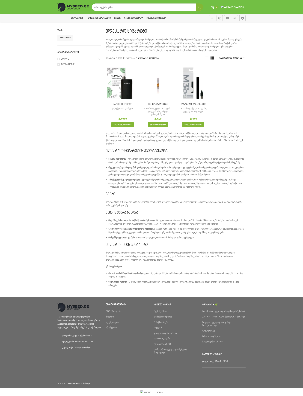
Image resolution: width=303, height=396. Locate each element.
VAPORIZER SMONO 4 (122, 104)
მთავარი (110, 58)
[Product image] (158, 83)
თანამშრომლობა (163, 316)
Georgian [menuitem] (147, 392)
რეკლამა (158, 327)
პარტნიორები (161, 322)
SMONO (65, 58)
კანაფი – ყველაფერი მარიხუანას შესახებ (223, 316)
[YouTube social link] (227, 18)
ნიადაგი (110, 316)
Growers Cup (208, 330)
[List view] (206, 58)
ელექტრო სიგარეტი (122, 108)
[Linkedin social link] (235, 18)
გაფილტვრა (65, 38)
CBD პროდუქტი (152, 108)
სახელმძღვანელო (211, 336)
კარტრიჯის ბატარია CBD (193, 104)
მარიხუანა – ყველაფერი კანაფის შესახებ (223, 311)
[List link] (79, 335)
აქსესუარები (112, 322)
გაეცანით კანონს (162, 344)
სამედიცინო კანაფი (212, 341)
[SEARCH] (199, 7)
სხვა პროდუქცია (126, 58)
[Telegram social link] (242, 18)
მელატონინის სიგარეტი (127, 245)
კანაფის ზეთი (158, 114)
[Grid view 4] (212, 58)
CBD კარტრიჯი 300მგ (158, 104)
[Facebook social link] (212, 18)
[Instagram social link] (220, 18)
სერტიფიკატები (162, 338)
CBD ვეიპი (166, 108)
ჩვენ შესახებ (160, 311)
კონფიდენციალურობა (165, 333)
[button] (122, 124)
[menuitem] (146, 391)
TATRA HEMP (68, 64)
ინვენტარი (111, 327)
